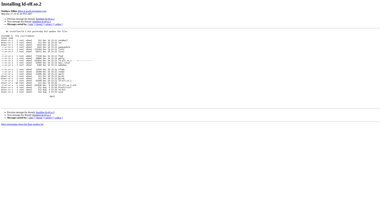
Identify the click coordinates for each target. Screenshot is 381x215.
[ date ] (31, 24)
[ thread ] (39, 24)
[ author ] (58, 24)
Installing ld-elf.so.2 (45, 19)
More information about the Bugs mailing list (22, 124)
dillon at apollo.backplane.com (32, 11)
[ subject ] (48, 24)
